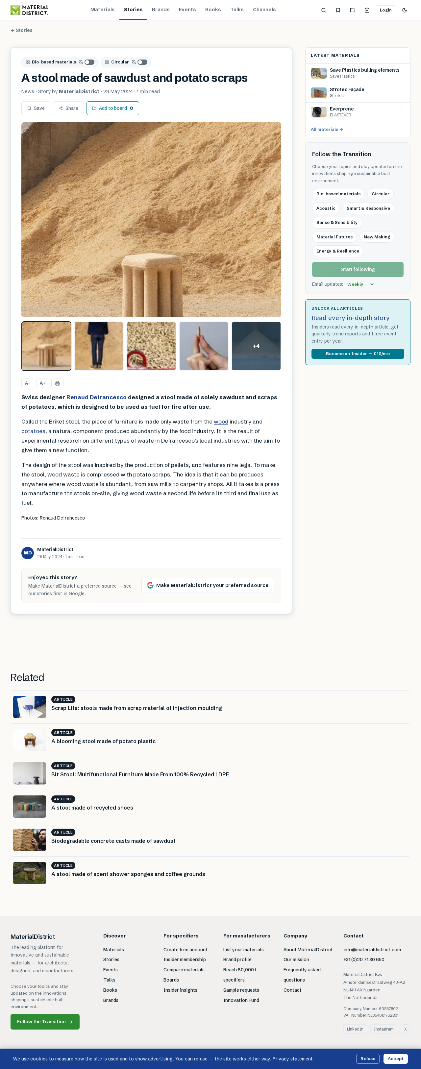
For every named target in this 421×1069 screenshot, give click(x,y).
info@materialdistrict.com (372, 950)
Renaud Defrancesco (96, 397)
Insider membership (184, 959)
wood (221, 421)
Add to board (113, 108)
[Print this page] (57, 383)
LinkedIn (355, 1029)
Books (213, 9)
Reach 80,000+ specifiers (240, 975)
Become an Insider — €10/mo (357, 353)
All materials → (327, 129)
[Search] (324, 10)
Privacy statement (293, 1059)
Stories (133, 9)
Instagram (384, 1029)
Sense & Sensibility (337, 222)
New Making (377, 236)
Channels (264, 9)
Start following (358, 269)
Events (187, 9)
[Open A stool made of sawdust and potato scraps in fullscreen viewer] (151, 219)
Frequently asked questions (302, 975)
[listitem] (46, 346)
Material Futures (334, 236)
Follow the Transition (45, 1022)
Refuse (367, 1058)
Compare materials (184, 970)
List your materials (243, 950)
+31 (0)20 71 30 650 (363, 959)
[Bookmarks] (338, 10)
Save (39, 108)
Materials (102, 9)
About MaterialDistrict (308, 950)
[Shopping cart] (367, 10)
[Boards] (353, 10)
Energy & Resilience (337, 251)
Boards (171, 980)
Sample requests (241, 990)
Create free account (185, 950)
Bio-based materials (54, 61)
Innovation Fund (241, 1000)
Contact (293, 990)
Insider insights (180, 990)
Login (386, 9)
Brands (161, 9)
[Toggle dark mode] (404, 10)
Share (71, 108)
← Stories (22, 30)
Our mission (296, 959)
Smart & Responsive (368, 208)
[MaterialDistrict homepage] (29, 10)
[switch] (87, 62)
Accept (396, 1058)
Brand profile (237, 959)
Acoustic (325, 208)
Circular (120, 61)
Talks (237, 9)
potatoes (33, 430)
